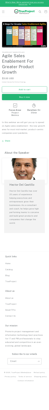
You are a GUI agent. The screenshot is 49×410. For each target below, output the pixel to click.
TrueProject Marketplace (21, 372)
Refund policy (39, 372)
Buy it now (24, 97)
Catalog (9, 269)
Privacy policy (10, 376)
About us (9, 298)
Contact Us (10, 316)
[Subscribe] (38, 361)
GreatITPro (10, 310)
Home (7, 263)
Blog (7, 275)
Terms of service (25, 376)
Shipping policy (40, 376)
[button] (3, 12)
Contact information (26, 380)
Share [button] (7, 141)
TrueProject (11, 281)
